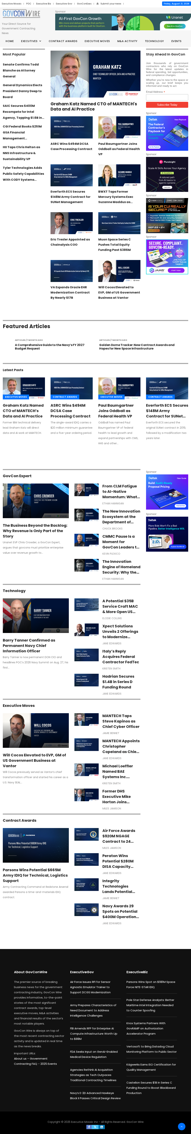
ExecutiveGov (82, 972)
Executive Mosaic (11, 3)
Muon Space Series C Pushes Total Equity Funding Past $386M (114, 244)
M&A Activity (127, 41)
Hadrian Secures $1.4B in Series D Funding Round (118, 682)
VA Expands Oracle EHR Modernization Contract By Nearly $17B (70, 292)
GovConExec (84, 3)
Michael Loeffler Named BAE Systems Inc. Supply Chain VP (118, 774)
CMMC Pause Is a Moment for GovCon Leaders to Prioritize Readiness (121, 544)
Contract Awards (63, 41)
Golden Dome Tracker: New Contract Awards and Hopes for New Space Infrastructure (52, 347)
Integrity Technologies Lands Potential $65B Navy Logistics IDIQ (117, 891)
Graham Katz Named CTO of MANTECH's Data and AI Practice (94, 106)
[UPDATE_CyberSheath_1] (167, 215)
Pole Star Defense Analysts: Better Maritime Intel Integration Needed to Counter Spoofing (150, 1005)
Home (10, 41)
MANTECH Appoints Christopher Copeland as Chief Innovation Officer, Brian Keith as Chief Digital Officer (121, 754)
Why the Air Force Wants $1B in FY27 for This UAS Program (135, 347)
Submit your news (111, 3)
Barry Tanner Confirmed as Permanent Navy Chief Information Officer (29, 646)
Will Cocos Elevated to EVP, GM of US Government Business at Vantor (119, 292)
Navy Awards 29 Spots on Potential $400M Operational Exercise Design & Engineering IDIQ (121, 916)
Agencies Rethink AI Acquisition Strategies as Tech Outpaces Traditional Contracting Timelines (93, 1075)
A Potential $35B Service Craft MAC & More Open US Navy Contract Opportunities (120, 611)
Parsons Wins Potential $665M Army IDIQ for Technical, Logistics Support (35, 875)
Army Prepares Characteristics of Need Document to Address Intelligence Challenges (93, 1010)
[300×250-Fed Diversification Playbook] (167, 133)
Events (176, 41)
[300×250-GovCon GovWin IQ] (167, 534)
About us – (22, 1058)
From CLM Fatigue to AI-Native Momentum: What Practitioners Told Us (119, 497)
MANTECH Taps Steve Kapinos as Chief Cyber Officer (121, 721)
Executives (29, 41)
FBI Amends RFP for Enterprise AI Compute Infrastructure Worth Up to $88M (93, 1033)
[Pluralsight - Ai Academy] (167, 174)
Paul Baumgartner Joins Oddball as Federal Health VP (119, 149)
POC (28, 3)
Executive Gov (64, 3)
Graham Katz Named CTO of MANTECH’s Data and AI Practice (23, 411)
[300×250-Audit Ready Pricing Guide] (167, 491)
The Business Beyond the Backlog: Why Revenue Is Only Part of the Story (35, 531)
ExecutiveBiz (137, 972)
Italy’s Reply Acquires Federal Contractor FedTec (120, 657)
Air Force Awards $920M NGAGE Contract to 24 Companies (118, 838)
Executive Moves (97, 41)
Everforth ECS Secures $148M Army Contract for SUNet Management (70, 196)
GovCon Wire (135, 1122)
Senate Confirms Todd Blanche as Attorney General (21, 70)
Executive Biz (43, 3)
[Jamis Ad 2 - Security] (167, 256)
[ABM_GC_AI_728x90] (123, 22)
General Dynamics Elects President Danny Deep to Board (22, 91)
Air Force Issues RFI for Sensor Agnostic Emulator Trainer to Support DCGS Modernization (90, 987)
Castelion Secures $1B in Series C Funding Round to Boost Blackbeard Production (151, 1088)
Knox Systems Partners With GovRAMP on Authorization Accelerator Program (145, 1028)
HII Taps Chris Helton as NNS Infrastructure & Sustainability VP (21, 153)
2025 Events (48, 1064)
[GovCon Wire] (21, 14)
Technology (154, 41)
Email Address (155, 92)
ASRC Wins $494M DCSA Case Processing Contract (70, 411)
